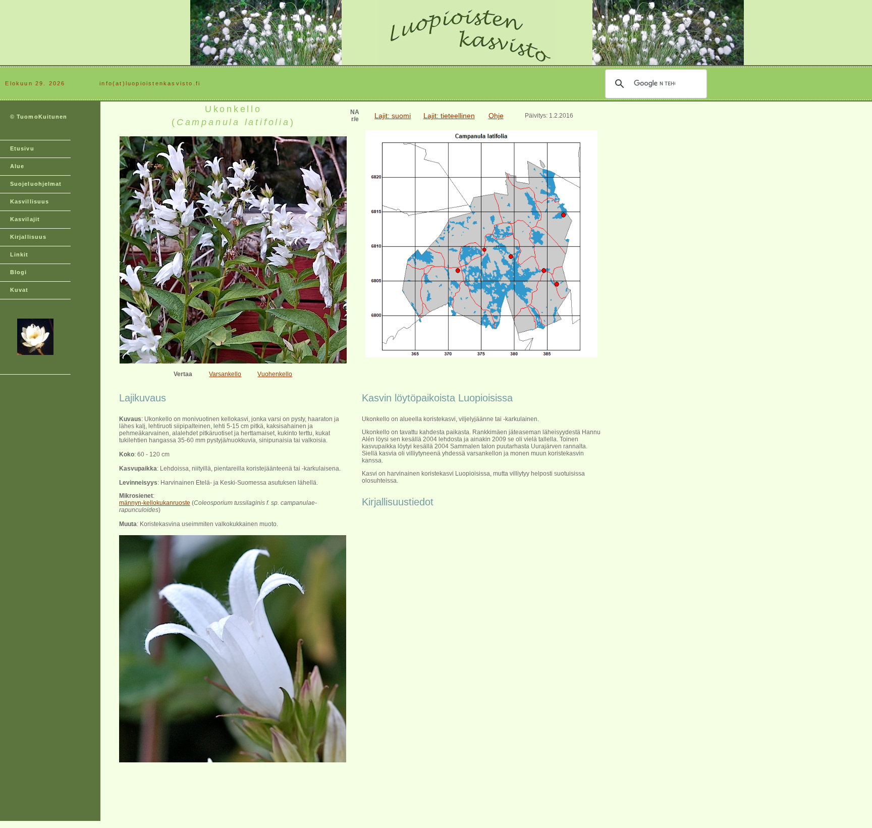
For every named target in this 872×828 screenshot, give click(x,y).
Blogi (18, 272)
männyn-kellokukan (146, 502)
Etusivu (22, 148)
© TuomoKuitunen (39, 117)
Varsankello (225, 374)
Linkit (19, 254)
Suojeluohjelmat (36, 184)
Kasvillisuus (29, 201)
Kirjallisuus (28, 237)
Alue (17, 166)
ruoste (181, 502)
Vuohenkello (274, 374)
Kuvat (19, 290)
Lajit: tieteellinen (449, 116)
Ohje (496, 116)
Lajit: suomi (392, 116)
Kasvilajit (25, 219)
